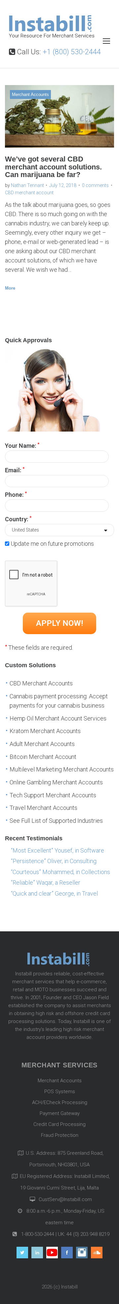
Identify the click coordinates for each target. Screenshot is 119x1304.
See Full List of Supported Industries (56, 820)
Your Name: (22, 445)
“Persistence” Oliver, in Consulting (54, 861)
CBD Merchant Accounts (41, 683)
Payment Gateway (60, 1113)
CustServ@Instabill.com (65, 1199)
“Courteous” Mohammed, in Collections (60, 871)
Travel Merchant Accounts (43, 807)
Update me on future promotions (52, 543)
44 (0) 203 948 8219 (87, 1234)
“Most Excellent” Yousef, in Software (57, 850)
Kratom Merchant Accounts (45, 730)
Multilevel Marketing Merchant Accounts (62, 769)
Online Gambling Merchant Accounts (56, 782)
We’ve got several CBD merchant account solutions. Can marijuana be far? (53, 167)
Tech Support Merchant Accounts (53, 795)
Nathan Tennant (27, 185)
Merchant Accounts (30, 94)
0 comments (95, 185)
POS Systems (59, 1091)
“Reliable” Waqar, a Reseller (45, 882)
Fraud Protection (59, 1135)
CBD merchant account (29, 192)
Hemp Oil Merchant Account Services (58, 718)
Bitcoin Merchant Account (43, 756)
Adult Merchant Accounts (42, 743)
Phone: (16, 494)
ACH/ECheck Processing (59, 1102)
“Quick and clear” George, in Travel (54, 893)
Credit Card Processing (59, 1124)
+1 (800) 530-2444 (72, 52)
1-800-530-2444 (37, 1234)
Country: (18, 519)
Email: (14, 470)
